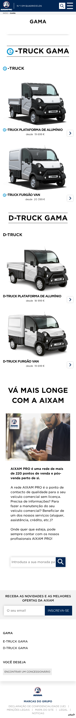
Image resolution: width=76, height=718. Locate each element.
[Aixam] (6, 5)
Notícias (38, 713)
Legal (63, 709)
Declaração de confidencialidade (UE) (37, 706)
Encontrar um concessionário (27, 671)
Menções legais (18, 709)
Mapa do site (44, 709)
